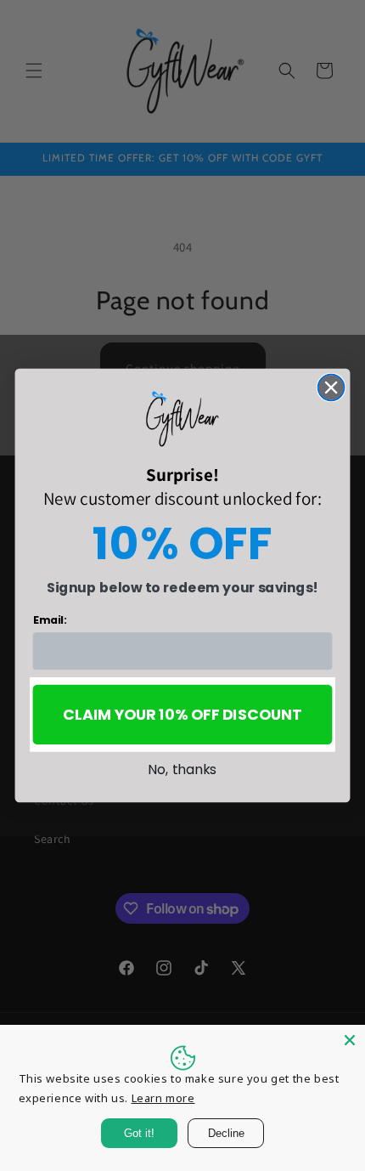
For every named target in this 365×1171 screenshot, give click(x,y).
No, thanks (182, 769)
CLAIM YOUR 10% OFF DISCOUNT (182, 715)
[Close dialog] (331, 388)
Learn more (163, 1098)
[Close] (349, 1040)
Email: (49, 620)
